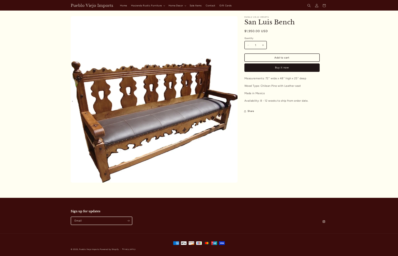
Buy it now (282, 67)
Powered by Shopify (109, 249)
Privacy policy (129, 249)
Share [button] (251, 111)
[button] (147, 5)
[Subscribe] (128, 221)
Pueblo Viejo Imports (89, 249)
